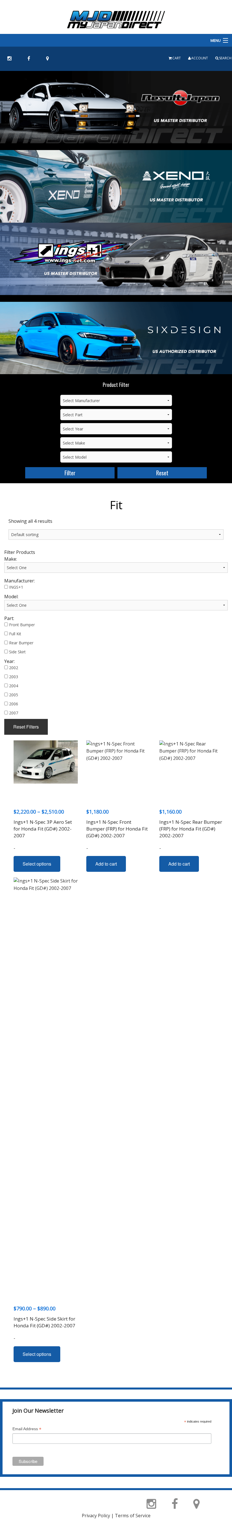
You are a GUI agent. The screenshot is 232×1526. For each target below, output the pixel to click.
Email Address (26, 1429)
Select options (37, 863)
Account (199, 58)
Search (225, 58)
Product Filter (116, 384)
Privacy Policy (96, 1515)
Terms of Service (133, 1515)
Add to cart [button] (106, 863)
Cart (176, 58)
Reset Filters (26, 726)
